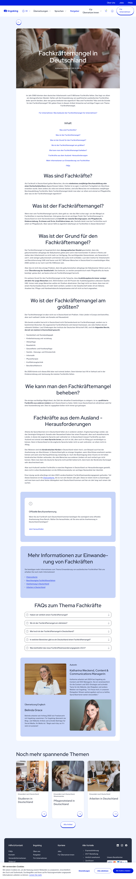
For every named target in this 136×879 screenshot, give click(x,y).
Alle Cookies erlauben (123, 871)
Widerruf (11, 862)
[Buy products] (106, 11)
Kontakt (11, 855)
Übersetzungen (40, 11)
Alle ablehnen (102, 871)
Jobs (121, 2)
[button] (125, 11)
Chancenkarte (31, 577)
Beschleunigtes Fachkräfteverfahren (40, 580)
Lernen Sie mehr (35, 875)
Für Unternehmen (40, 858)
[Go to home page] (10, 11)
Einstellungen (84, 871)
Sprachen (59, 11)
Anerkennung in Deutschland (37, 584)
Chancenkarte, (49, 478)
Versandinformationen (17, 858)
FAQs (130, 2)
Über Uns (111, 2)
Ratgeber (74, 11)
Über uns (36, 851)
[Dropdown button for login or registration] (112, 11)
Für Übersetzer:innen (91, 11)
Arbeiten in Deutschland (35, 587)
